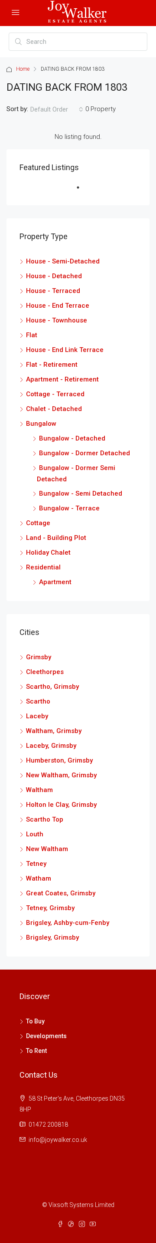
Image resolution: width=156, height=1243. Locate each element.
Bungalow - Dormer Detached (84, 453)
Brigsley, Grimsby (52, 937)
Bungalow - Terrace (69, 508)
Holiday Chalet (48, 552)
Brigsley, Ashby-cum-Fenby (67, 923)
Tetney (36, 864)
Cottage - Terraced (55, 394)
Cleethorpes (45, 672)
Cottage (38, 523)
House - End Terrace (57, 305)
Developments (46, 1036)
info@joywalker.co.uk (58, 1139)
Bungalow (41, 423)
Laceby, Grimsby (51, 746)
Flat (31, 335)
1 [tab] (82, 191)
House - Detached (54, 276)
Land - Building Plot (56, 538)
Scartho (38, 701)
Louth (34, 834)
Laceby (37, 716)
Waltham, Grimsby (53, 731)
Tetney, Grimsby (50, 908)
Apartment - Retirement (62, 379)
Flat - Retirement (52, 364)
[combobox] (56, 109)
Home (22, 69)
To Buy (35, 1021)
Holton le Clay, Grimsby (61, 805)
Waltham (39, 790)
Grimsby (38, 657)
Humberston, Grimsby (59, 760)
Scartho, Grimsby (52, 687)
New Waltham (47, 849)
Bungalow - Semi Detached (80, 493)
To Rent (36, 1050)
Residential (43, 567)
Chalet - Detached (54, 409)
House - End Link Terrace (65, 350)
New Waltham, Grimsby (61, 775)
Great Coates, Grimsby (60, 893)
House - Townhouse (56, 320)
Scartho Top (44, 819)
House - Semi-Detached (63, 261)
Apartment (55, 582)
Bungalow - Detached (72, 438)
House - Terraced (53, 291)
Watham (38, 878)
